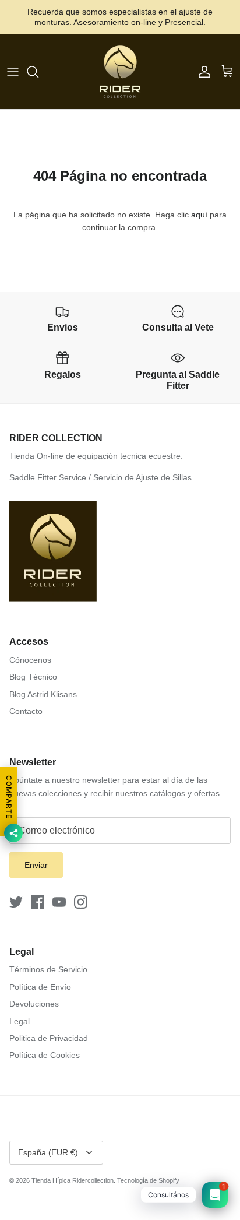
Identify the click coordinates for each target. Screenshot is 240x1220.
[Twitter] (16, 902)
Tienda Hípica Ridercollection (72, 1180)
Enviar (36, 865)
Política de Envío (40, 987)
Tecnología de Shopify (148, 1180)
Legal (19, 1021)
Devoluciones (34, 1003)
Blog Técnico (33, 676)
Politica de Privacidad (48, 1038)
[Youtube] (59, 902)
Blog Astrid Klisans (43, 694)
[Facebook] (37, 902)
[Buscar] (38, 72)
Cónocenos (30, 660)
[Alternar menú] (13, 72)
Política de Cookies (44, 1055)
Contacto (26, 711)
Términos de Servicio (48, 969)
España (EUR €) (48, 1152)
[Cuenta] (201, 72)
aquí (199, 214)
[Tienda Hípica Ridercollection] (120, 71)
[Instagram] (80, 902)
